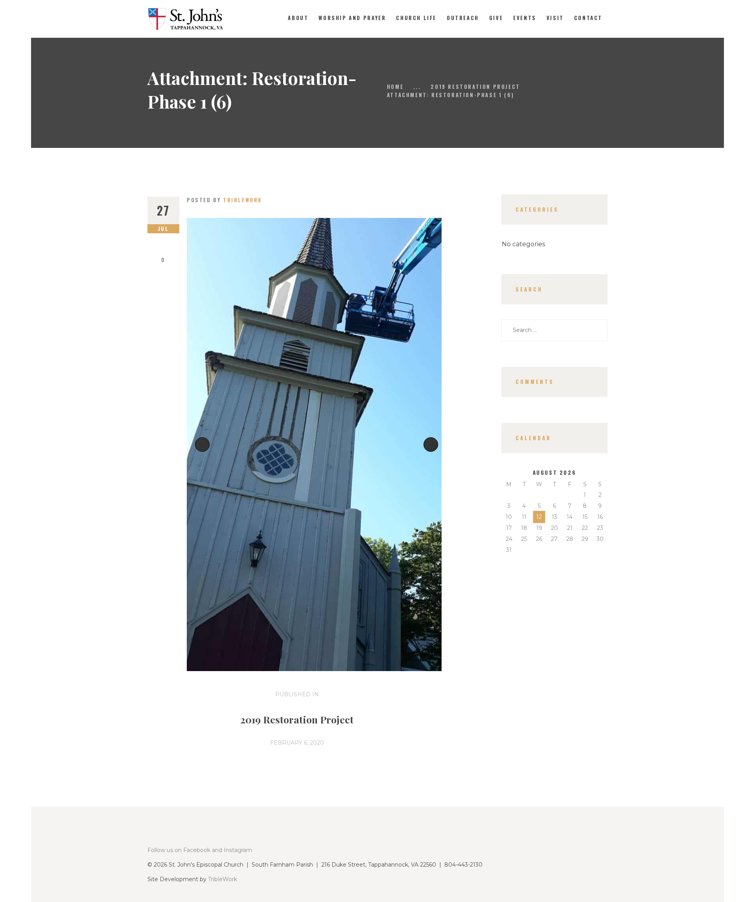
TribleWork (222, 879)
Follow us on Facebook (178, 850)
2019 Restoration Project (475, 86)
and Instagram (232, 850)
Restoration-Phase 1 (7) (435, 444)
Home (395, 86)
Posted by (224, 200)
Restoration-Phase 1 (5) (204, 444)
